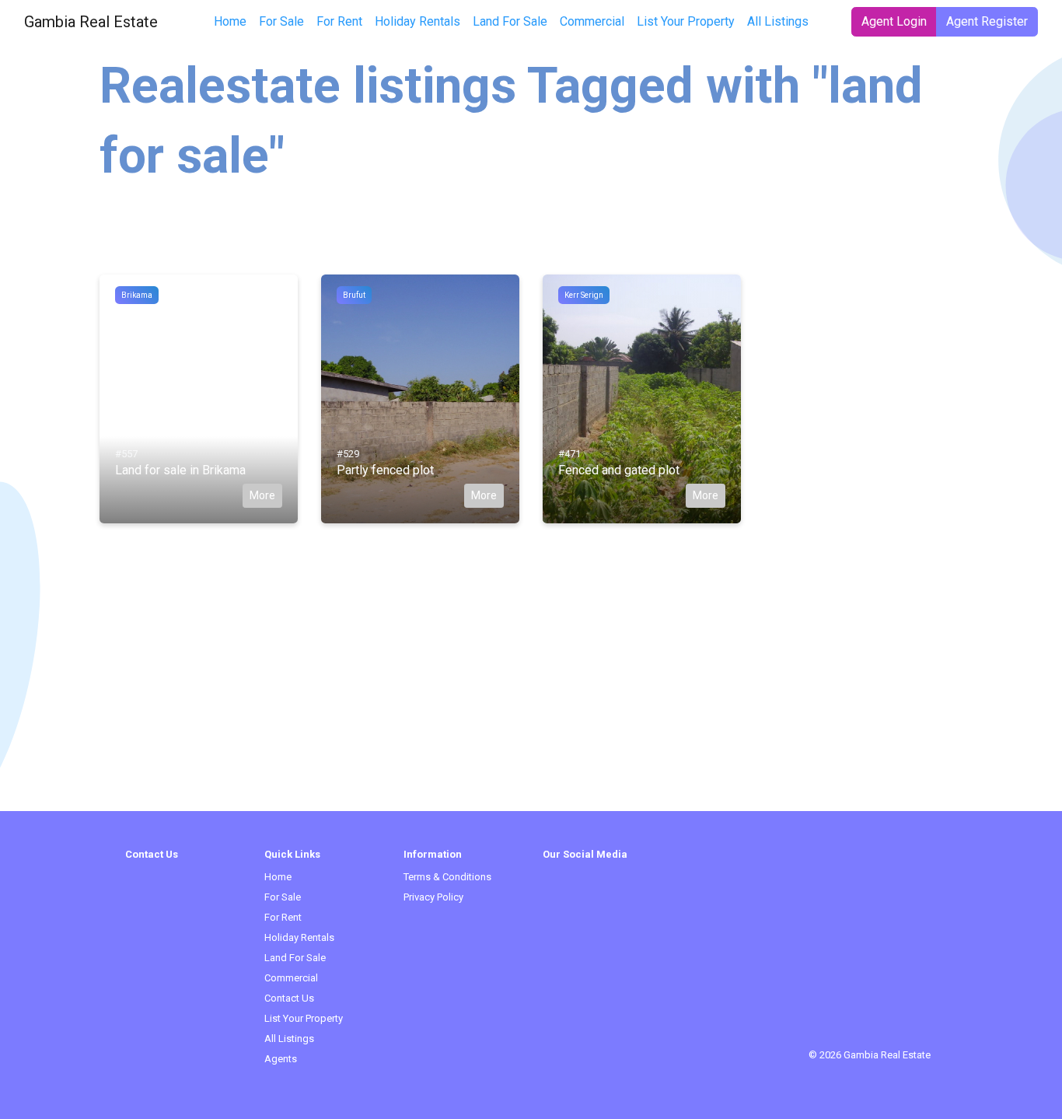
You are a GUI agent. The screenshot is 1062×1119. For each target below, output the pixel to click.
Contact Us (289, 998)
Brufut (354, 295)
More (262, 495)
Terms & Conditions (447, 877)
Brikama (136, 295)
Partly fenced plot (385, 470)
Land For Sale (510, 21)
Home (230, 21)
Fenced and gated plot (618, 470)
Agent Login (894, 21)
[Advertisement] (531, 702)
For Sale (281, 21)
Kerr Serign (583, 295)
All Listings (778, 21)
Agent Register (987, 21)
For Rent (339, 21)
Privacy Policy (433, 897)
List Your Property (686, 21)
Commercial (592, 21)
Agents (280, 1059)
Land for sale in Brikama (180, 470)
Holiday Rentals (417, 21)
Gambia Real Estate (91, 21)
